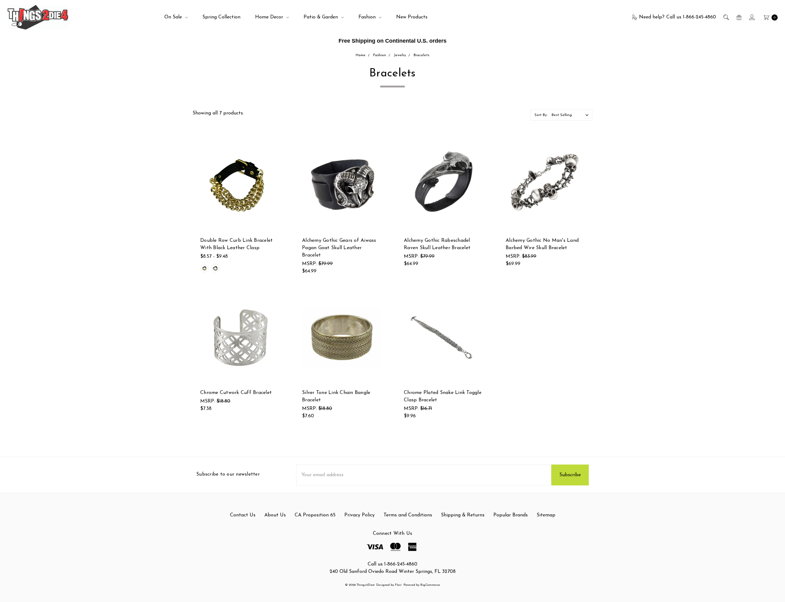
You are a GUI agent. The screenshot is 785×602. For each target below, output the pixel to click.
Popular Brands (510, 515)
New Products (411, 17)
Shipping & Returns (462, 515)
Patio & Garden (321, 17)
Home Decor (270, 17)
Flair (398, 585)
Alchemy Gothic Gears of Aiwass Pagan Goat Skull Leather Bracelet (339, 248)
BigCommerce (430, 585)
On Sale (173, 17)
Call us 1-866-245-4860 (392, 564)
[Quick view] (276, 149)
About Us (275, 515)
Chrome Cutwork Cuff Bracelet (236, 392)
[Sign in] (751, 17)
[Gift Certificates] (738, 17)
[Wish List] (276, 177)
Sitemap (546, 515)
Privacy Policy (359, 515)
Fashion (367, 17)
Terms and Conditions (408, 515)
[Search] (725, 17)
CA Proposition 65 (315, 515)
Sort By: (540, 115)
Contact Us (242, 515)
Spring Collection (221, 17)
